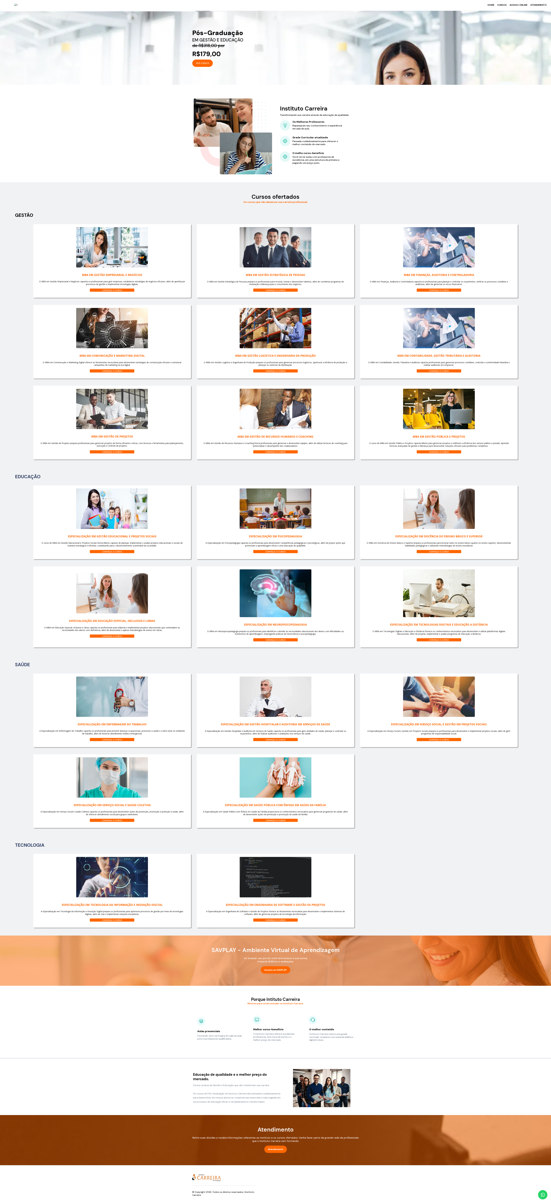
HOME (491, 4)
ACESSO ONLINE (518, 4)
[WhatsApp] (542, 1194)
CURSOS (502, 4)
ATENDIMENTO (538, 4)
